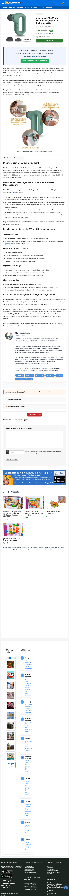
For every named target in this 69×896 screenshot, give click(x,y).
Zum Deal (48, 40)
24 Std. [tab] (10, 658)
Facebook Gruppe (52, 893)
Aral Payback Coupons (30, 886)
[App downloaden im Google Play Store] (7, 876)
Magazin (41, 7)
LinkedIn (19, 379)
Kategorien (49, 7)
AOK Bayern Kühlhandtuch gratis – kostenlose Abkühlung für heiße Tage (29, 809)
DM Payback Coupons (30, 884)
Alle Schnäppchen (29, 866)
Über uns (49, 873)
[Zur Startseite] (31, 3)
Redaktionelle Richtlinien (53, 872)
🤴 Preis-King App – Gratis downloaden (34, 61)
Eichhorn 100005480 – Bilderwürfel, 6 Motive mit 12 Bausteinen (34, 513)
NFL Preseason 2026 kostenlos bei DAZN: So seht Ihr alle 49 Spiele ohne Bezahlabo (28, 686)
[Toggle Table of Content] (20, 158)
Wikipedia (19, 375)
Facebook (26, 56)
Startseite (24, 53)
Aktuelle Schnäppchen (8, 7)
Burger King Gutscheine (30, 889)
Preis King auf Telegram (53, 883)
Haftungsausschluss (52, 870)
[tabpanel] (11, 710)
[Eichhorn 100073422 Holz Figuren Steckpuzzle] (13, 524)
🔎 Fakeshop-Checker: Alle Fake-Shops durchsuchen (28, 664)
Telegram (34, 56)
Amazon (51, 33)
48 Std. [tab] (12, 658)
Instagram (49, 375)
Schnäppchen (52, 168)
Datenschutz (50, 869)
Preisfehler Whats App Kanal (55, 884)
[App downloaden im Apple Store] (7, 871)
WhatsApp (42, 56)
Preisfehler (20, 7)
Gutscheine (34, 7)
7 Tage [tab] (14, 658)
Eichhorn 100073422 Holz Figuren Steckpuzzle (11, 539)
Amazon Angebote (29, 870)
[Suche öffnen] (59, 2)
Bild (14, 192)
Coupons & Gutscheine (30, 883)
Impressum (50, 867)
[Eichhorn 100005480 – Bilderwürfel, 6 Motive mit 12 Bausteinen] (34, 497)
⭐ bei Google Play (8, 883)
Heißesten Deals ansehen (11, 765)
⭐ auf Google (6, 887)
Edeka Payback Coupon (30, 887)
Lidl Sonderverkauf (29, 867)
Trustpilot (5, 885)
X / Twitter (38, 375)
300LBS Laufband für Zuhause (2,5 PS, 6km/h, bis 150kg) (28, 766)
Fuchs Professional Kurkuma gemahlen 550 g (28, 828)
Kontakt (49, 866)
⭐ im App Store (7, 881)
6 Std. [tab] (7, 658)
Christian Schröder (22, 333)
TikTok (58, 375)
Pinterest (28, 379)
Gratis (27, 7)
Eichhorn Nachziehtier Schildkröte (53, 512)
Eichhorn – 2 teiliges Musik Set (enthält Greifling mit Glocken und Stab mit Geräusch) (12, 514)
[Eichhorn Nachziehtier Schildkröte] (56, 497)
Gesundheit (39, 14)
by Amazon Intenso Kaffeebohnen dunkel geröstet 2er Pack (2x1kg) (29, 726)
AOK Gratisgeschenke (30, 872)
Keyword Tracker (51, 886)
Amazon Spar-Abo (29, 869)
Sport (6, 244)
